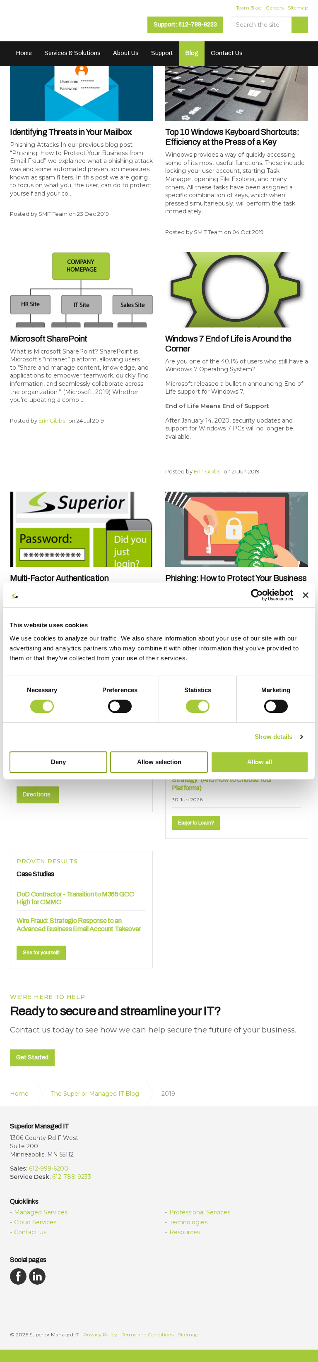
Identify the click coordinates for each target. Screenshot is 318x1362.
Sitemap (298, 8)
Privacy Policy (100, 1334)
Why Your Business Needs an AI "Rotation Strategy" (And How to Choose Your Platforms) (230, 779)
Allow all (259, 761)
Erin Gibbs (52, 420)
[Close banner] (305, 595)
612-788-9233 (71, 1176)
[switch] (120, 706)
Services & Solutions (72, 53)
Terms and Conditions (147, 1334)
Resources (184, 1232)
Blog (192, 53)
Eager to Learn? (196, 823)
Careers (275, 8)
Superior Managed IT (62, 23)
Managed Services (40, 1212)
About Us (126, 53)
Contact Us (227, 53)
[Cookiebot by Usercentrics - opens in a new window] (257, 595)
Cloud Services (35, 1222)
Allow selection (159, 761)
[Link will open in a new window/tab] (18, 1276)
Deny (58, 761)
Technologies (188, 1222)
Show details (273, 736)
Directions (37, 794)
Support (162, 53)
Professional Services (199, 1212)
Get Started (32, 1057)
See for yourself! (41, 953)
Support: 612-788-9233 (185, 25)
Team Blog (249, 8)
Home (24, 53)
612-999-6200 (48, 1168)
